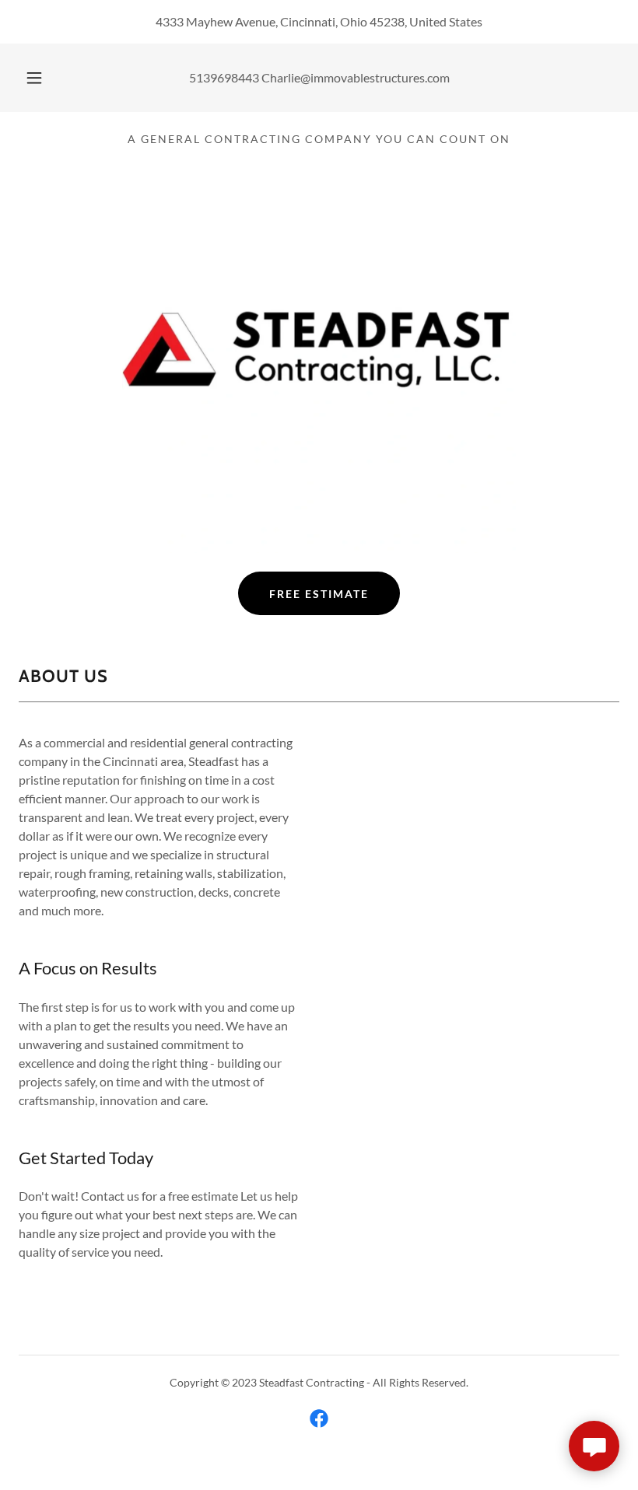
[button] (45, 77)
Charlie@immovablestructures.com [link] (355, 77)
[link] (319, 1418)
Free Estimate (319, 593)
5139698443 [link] (224, 77)
